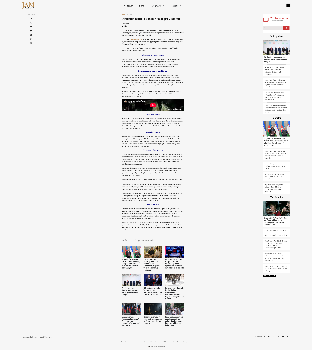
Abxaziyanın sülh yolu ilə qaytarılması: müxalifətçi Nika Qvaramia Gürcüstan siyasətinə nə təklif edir (174, 263)
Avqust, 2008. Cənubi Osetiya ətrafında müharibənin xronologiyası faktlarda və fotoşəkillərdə (275, 221)
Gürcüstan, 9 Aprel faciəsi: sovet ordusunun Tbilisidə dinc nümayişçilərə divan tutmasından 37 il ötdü (276, 244)
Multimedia (276, 197)
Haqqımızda (27, 337)
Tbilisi (124, 26)
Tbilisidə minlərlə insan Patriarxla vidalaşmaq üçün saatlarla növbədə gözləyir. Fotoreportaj (274, 257)
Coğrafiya (156, 5)
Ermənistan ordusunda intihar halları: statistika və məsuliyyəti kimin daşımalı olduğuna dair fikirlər (174, 293)
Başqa (175, 5)
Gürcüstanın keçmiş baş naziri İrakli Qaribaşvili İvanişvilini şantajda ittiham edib (153, 291)
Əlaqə (35, 337)
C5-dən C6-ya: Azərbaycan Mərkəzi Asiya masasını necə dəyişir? (130, 291)
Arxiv (124, 14)
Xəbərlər (128, 5)
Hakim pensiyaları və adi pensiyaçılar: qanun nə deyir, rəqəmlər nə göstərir (153, 320)
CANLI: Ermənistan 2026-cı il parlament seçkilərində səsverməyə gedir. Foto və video (276, 233)
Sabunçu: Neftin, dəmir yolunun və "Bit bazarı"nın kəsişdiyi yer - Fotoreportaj (276, 268)
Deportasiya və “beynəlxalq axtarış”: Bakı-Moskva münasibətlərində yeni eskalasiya (131, 321)
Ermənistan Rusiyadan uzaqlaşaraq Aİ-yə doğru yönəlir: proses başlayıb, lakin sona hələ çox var (174, 321)
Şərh (141, 5)
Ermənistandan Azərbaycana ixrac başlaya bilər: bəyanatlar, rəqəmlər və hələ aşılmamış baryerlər (152, 264)
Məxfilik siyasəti (46, 337)
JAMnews (126, 23)
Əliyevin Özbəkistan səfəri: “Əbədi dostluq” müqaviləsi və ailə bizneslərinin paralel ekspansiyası (131, 263)
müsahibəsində (136, 39)
